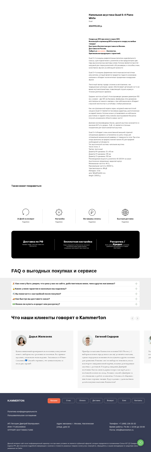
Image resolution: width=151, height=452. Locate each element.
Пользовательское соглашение (22, 415)
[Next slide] (137, 318)
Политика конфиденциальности (22, 411)
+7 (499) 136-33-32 (127, 424)
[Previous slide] (132, 318)
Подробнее (25, 222)
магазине (101, 51)
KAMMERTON (16, 400)
